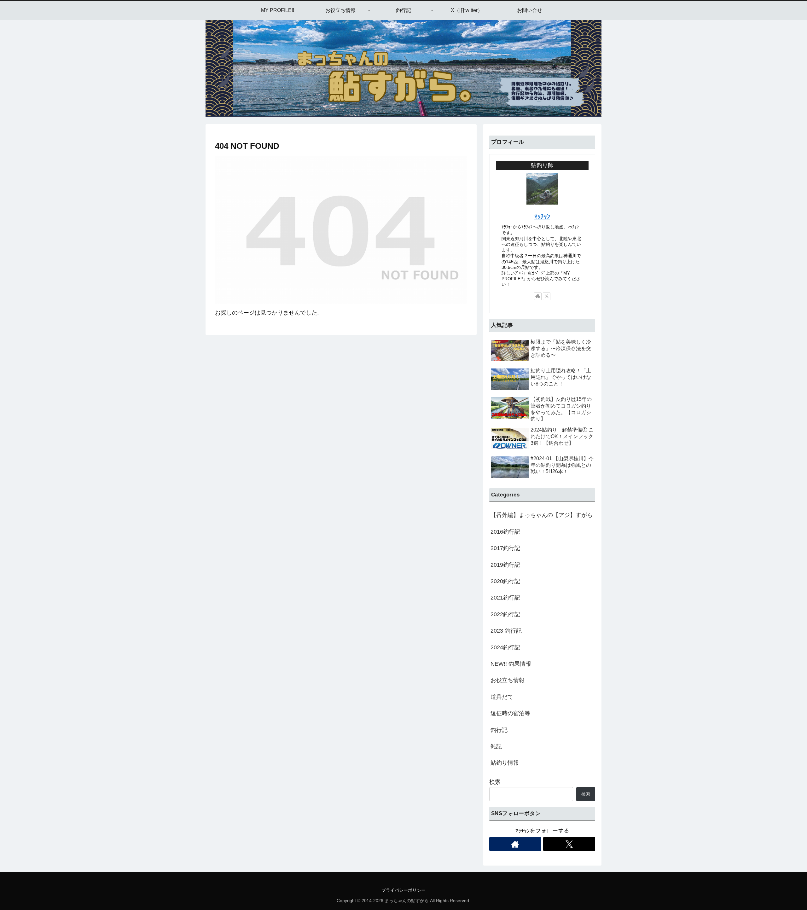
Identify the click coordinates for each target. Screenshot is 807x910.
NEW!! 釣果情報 (511, 664)
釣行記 (499, 730)
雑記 (496, 746)
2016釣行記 (505, 532)
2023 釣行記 (506, 631)
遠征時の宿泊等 (510, 713)
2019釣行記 (505, 565)
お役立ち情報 (508, 680)
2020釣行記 (505, 581)
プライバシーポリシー (403, 890)
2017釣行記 (505, 548)
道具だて (502, 697)
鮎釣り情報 (505, 763)
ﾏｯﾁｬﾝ (542, 216)
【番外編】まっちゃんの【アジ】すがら (542, 515)
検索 (495, 782)
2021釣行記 (505, 597)
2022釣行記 (505, 614)
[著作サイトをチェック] (538, 296)
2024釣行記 (505, 647)
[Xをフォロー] (546, 296)
